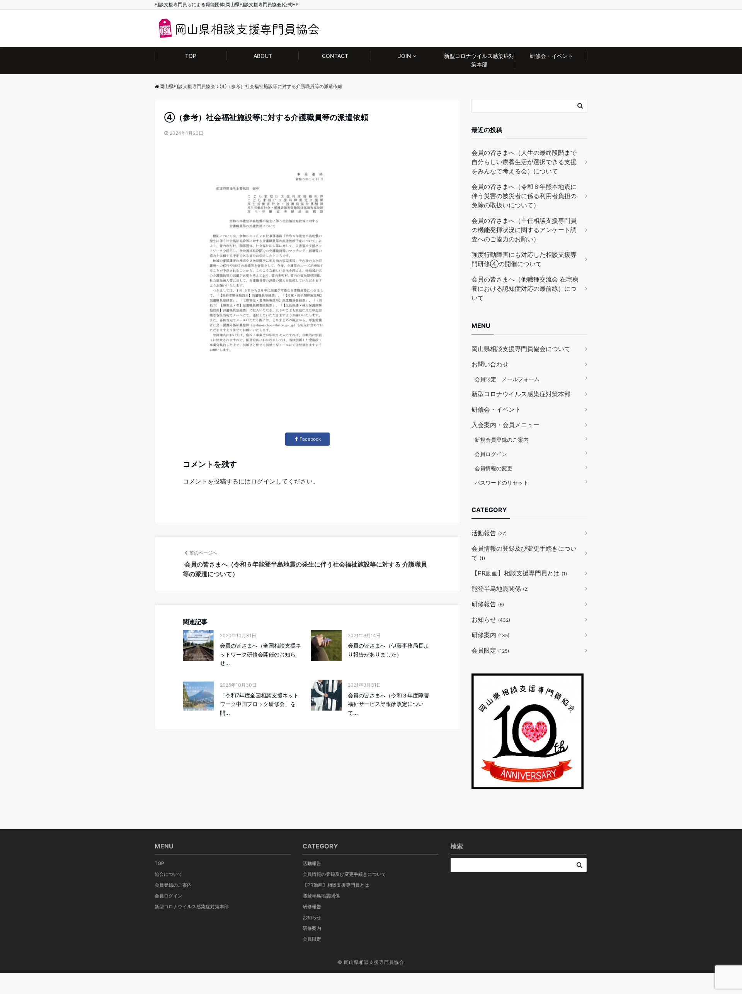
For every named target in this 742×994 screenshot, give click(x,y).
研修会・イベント (551, 56)
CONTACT (335, 56)
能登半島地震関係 (500, 588)
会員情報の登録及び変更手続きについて (524, 552)
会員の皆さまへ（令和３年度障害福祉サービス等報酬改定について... (388, 704)
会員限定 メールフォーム (507, 379)
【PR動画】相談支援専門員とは (519, 573)
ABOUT (263, 56)
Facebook (310, 439)
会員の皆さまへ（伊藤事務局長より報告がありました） (388, 649)
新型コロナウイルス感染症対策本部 (479, 60)
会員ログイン (491, 454)
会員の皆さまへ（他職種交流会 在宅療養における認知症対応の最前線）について (525, 288)
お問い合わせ (490, 364)
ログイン (263, 481)
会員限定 (490, 650)
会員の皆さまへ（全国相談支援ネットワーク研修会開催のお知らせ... (260, 654)
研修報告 (487, 604)
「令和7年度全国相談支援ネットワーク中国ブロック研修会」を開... (259, 704)
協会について (168, 874)
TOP (190, 56)
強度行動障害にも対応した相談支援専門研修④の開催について (524, 259)
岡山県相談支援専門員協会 (374, 962)
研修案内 (490, 635)
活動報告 (489, 533)
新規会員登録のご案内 (502, 439)
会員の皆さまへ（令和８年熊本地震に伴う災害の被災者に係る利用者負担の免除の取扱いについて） (524, 196)
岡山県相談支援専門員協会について (520, 349)
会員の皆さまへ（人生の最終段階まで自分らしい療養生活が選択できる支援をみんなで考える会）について (524, 162)
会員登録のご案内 (173, 885)
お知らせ (490, 619)
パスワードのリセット (502, 482)
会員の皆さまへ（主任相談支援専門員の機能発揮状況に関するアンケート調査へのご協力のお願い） (524, 230)
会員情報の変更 (493, 468)
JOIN (404, 56)
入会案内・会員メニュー (505, 425)
